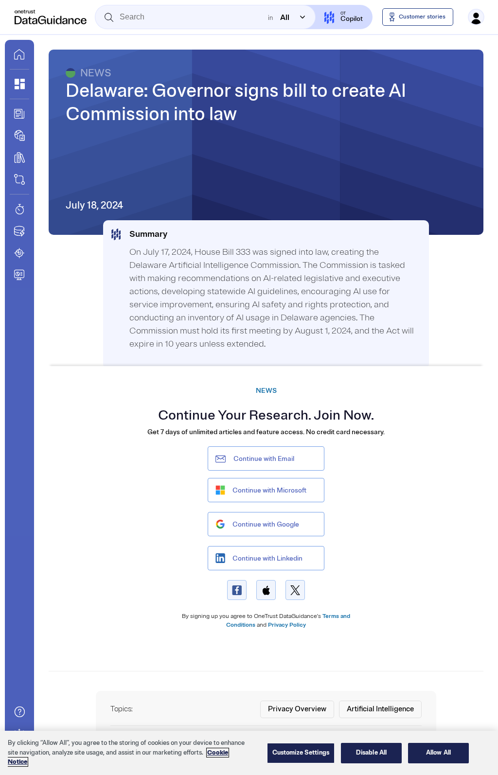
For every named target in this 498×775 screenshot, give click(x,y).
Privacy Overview (297, 709)
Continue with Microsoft (269, 490)
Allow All (438, 753)
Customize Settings (300, 753)
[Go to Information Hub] (19, 113)
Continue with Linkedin (267, 558)
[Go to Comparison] (19, 179)
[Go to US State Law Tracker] (19, 253)
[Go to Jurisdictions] (19, 135)
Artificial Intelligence (380, 709)
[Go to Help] (19, 712)
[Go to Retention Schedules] (19, 209)
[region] (249, 753)
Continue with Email (263, 459)
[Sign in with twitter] (295, 590)
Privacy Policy (287, 625)
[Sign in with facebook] (237, 590)
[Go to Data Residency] (19, 231)
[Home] (51, 17)
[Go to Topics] (19, 157)
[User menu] (476, 17)
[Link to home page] (19, 54)
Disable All (371, 753)
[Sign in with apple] (266, 590)
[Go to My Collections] (19, 84)
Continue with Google (265, 524)
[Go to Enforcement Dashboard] (19, 274)
